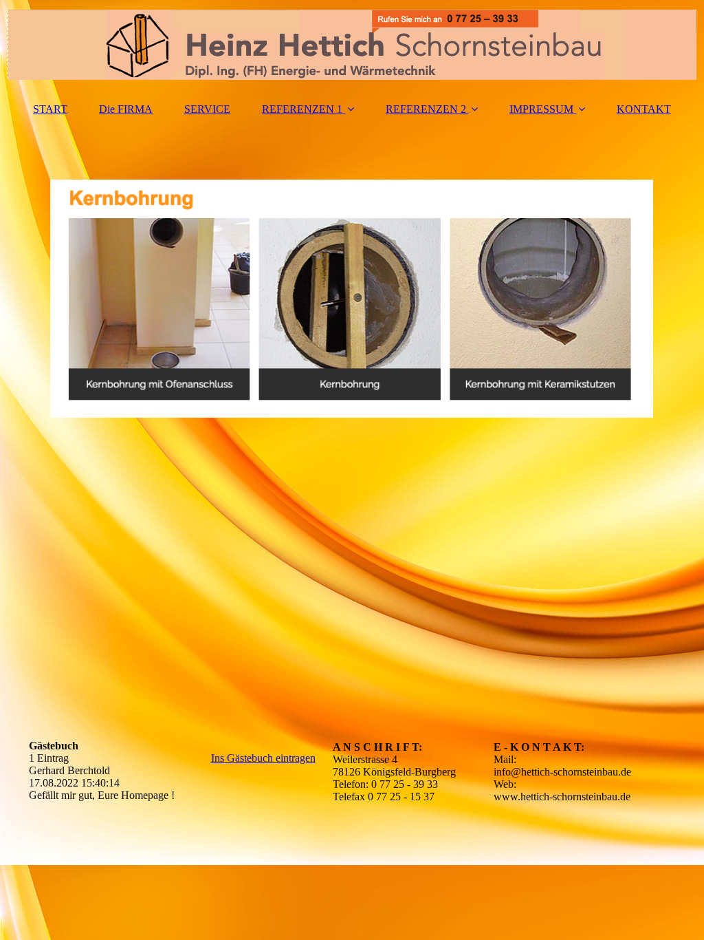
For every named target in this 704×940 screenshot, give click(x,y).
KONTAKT (644, 109)
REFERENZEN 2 (426, 109)
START (50, 109)
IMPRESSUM (541, 109)
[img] (352, 44)
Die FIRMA (126, 109)
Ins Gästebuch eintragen (263, 758)
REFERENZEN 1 (302, 109)
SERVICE (207, 109)
